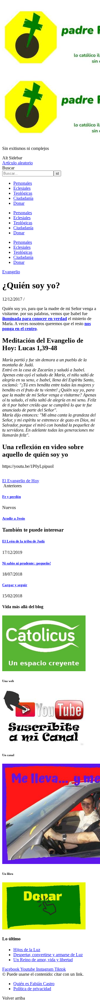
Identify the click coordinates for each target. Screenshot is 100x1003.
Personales (22, 183)
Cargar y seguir (14, 585)
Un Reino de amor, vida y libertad (43, 959)
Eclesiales (22, 188)
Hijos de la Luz (26, 949)
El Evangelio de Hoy (20, 480)
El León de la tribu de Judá (23, 541)
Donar (18, 203)
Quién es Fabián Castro (33, 983)
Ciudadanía (23, 198)
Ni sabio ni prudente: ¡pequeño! (26, 563)
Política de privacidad (32, 988)
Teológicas (22, 193)
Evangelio (11, 271)
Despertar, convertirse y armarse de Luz (48, 954)
